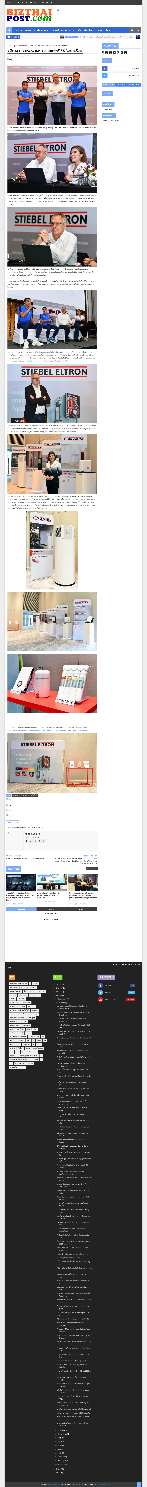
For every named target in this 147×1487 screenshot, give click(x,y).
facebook (81, 909)
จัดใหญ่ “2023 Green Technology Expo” (71, 1361)
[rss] (38, 2)
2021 (58, 1472)
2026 (58, 984)
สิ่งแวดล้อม (14, 987)
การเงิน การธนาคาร (42, 30)
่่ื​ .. (11, 1063)
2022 (58, 1469)
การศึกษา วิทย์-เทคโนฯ (24, 37)
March (60, 1457)
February (61, 1460)
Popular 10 (108, 85)
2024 (58, 992)
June (59, 1445)
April (59, 1453)
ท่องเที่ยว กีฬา (32, 1029)
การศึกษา (26, 1044)
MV (43, 1037)
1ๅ (19, 1044)
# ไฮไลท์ (34, 795)
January (61, 1464)
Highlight (121, 85)
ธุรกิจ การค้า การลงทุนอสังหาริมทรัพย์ (24, 1056)
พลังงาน (13, 995)
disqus (51, 909)
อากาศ (12, 1048)
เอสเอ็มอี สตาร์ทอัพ (17, 1029)
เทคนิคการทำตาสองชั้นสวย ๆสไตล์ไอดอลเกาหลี (74, 1409)
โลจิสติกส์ (21, 1040)
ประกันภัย (77, 30)
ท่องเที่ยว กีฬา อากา (29, 1052)
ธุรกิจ (39, 1044)
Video (12, 1040)
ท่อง (17, 1052)
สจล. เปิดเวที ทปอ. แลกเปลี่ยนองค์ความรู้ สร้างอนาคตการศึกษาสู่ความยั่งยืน (58, 37)
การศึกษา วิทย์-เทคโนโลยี (19, 1010)
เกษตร (100, 30)
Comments (134, 85)
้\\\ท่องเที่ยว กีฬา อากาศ (24, 1063)
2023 (58, 995)
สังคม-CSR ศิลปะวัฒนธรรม (20, 1025)
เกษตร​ (72, 876)
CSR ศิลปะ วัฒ (34, 1037)
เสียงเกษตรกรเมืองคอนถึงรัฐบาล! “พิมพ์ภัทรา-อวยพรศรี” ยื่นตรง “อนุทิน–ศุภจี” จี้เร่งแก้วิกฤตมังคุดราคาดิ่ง (82, 896)
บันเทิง (35, 984)
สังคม (38, 995)
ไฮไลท (20, 1048)
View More (93, 869)
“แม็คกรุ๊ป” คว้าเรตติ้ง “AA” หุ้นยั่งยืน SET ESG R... (74, 1254)
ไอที (31, 995)
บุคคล (39, 1040)
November (62, 1003)
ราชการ (35, 1010)
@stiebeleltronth (80, 731)
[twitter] (22, 2)
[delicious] (50, 2)
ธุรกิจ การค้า (15, 1033)
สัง (45, 1040)
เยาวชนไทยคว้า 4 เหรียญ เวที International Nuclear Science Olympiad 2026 (49, 895)
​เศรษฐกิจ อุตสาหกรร (17, 1067)
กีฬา (28, 1040)
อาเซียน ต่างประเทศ (17, 1006)
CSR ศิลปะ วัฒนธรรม (18, 1018)
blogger (21, 909)
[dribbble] (34, 2)
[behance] (42, 2)
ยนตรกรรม (23, 995)
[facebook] (18, 2)
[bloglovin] (30, 2)
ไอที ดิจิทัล (28, 991)
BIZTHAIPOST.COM (53, 1484)
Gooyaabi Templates (104, 1484)
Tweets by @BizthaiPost (111, 120)
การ (11, 1052)
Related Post (13, 869)
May (59, 1449)
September (62, 1434)
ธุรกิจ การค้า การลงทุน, (33, 56)
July (59, 1441)
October (61, 1430)
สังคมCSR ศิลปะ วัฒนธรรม (20, 1059)
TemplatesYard (79, 1484)
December (62, 999)
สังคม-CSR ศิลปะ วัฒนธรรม (20, 1003)
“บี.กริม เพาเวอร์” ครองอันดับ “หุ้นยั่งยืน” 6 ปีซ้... (73, 1319)
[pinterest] (26, 2)
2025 (58, 988)
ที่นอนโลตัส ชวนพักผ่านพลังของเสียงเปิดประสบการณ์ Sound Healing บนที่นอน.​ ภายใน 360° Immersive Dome (20, 896)
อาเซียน (35, 1059)
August (60, 1438)
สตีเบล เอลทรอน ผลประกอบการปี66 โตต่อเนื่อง (74, 1413)
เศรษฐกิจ (31, 1018)
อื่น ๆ (108, 30)
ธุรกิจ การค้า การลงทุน (22, 30)
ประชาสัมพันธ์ (40, 991)
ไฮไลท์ (33, 46)
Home (9, 46)
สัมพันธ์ (13, 1044)
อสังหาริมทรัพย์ (90, 30)
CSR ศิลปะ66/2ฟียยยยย (34, 1048)
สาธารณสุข (14, 1014)
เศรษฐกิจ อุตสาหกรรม (62, 30)
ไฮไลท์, (44, 56)
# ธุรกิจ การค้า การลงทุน (21, 795)
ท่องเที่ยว (31, 1006)
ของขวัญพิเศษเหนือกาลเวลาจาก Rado (70, 1258)
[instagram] (46, 2)
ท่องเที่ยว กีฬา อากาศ (14, 876)
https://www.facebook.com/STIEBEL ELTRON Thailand (43, 731)
